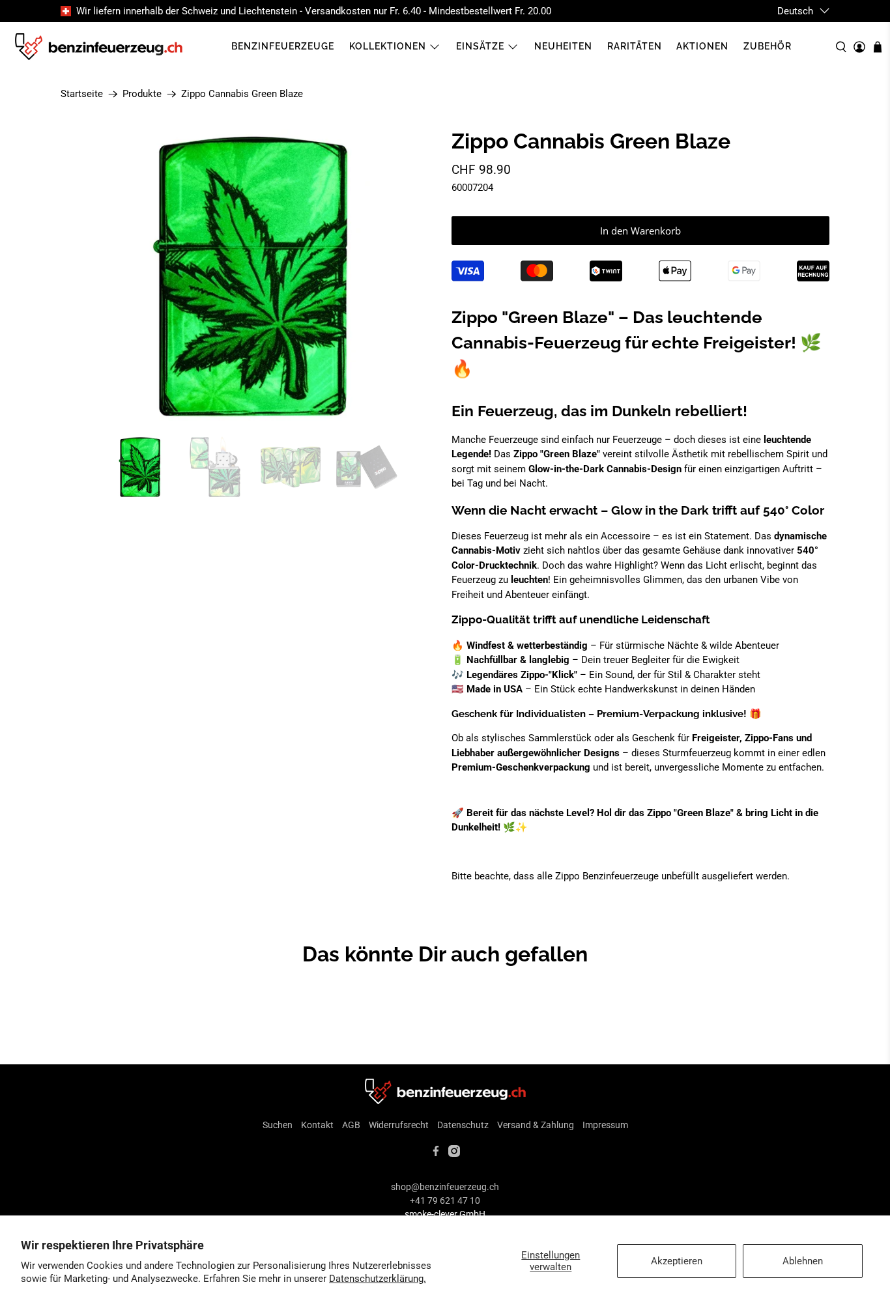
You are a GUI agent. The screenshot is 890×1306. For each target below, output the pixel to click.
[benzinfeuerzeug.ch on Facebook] (436, 1153)
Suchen (278, 1125)
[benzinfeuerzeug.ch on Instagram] (454, 1153)
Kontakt (317, 1125)
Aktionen (702, 46)
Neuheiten (563, 46)
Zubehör (767, 46)
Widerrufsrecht (399, 1125)
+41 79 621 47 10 (445, 1200)
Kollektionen (387, 46)
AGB (351, 1125)
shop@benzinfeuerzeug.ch (445, 1187)
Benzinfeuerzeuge (282, 46)
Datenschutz (463, 1125)
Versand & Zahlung (535, 1125)
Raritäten (634, 46)
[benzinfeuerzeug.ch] (98, 47)
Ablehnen (802, 1261)
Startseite (82, 94)
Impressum (605, 1125)
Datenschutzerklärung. (377, 1279)
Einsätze (480, 46)
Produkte (142, 94)
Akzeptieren (676, 1261)
